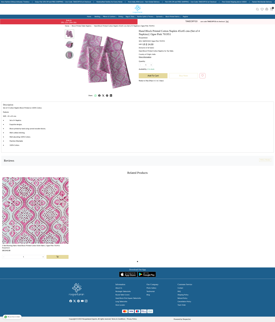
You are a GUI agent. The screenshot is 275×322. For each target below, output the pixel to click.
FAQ (179, 291)
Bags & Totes (130, 16)
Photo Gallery (151, 288)
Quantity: (142, 61)
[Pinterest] (78, 301)
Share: (90, 95)
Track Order (182, 305)
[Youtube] (82, 301)
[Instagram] (86, 301)
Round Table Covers (122, 295)
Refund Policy (182, 298)
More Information (145, 57)
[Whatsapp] (95, 95)
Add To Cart (153, 76)
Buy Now (183, 76)
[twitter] (103, 95)
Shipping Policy (183, 295)
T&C (227, 21)
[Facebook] (70, 301)
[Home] (137, 9)
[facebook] (99, 95)
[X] (74, 301)
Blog (148, 295)
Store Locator (120, 305)
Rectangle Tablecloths (123, 291)
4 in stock (150, 69)
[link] (257, 9)
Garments (159, 16)
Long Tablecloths (121, 301)
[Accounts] (266, 9)
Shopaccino (187, 319)
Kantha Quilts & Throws (145, 16)
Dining (120, 16)
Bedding (97, 16)
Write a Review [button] (265, 160)
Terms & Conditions (118, 319)
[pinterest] (107, 95)
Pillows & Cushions (109, 16)
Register (185, 16)
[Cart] (58, 257)
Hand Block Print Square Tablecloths (128, 298)
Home (89, 16)
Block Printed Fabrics (172, 16)
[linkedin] (111, 95)
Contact (180, 288)
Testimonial (151, 291)
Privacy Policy (132, 319)
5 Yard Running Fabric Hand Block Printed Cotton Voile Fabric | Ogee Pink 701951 (31, 245)
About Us (118, 288)
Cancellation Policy (184, 301)
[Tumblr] (88, 301)
